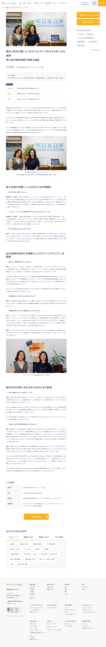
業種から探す (50, 589)
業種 (66, 587)
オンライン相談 (33, 626)
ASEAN (66, 594)
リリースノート (50, 624)
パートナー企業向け (83, 2)
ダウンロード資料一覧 (70, 610)
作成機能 (32, 589)
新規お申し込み (33, 639)
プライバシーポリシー (35, 630)
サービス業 (80, 34)
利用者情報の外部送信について (37, 632)
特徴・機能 (32, 587)
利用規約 (32, 637)
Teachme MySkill (86, 610)
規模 (66, 591)
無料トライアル (68, 624)
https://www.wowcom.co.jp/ (32, 493)
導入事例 (7, 7)
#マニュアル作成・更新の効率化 (86, 38)
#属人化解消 (81, 45)
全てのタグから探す (95, 50)
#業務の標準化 (81, 41)
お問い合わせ (33, 624)
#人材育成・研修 (93, 41)
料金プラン (84, 589)
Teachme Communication (88, 612)
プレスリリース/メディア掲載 (53, 630)
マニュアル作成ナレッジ (70, 614)
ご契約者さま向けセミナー (88, 628)
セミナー (67, 607)
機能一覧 (32, 598)
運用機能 (32, 594)
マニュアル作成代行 (34, 610)
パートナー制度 (33, 628)
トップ (3, 7)
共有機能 (32, 591)
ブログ (66, 612)
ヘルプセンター (85, 626)
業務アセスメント (34, 612)
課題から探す (50, 587)
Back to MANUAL (51, 607)
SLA (31, 635)
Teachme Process (87, 607)
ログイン (84, 624)
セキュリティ (32, 596)
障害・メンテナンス (51, 627)
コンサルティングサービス (36, 607)
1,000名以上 (90, 34)
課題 (66, 589)
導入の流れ (85, 587)
